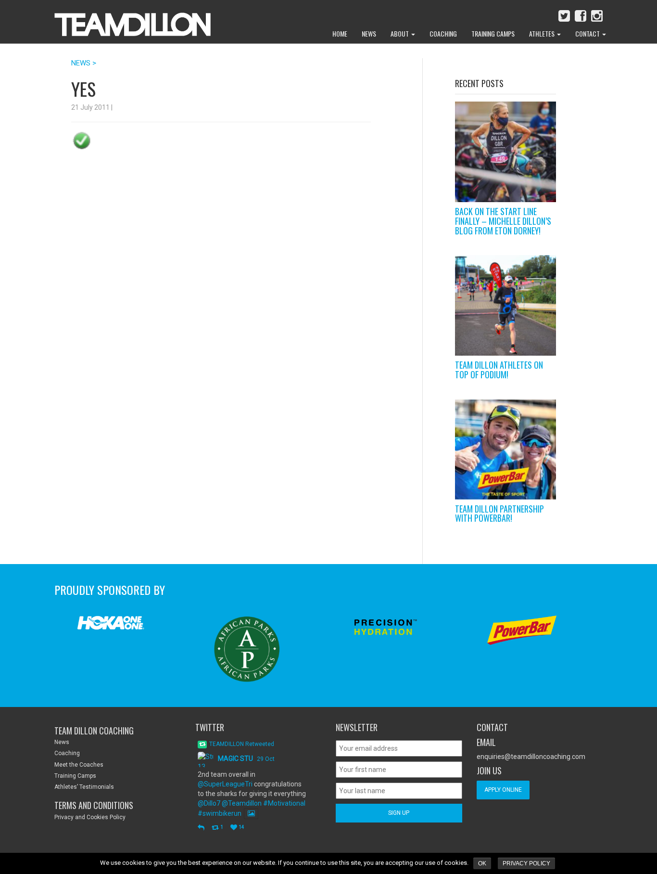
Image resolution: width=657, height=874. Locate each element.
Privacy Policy (526, 863)
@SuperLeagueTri (225, 784)
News (369, 33)
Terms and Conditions (93, 805)
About (400, 33)
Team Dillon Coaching (94, 730)
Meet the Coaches (78, 764)
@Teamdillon (242, 803)
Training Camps (493, 33)
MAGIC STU (235, 758)
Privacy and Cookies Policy (90, 817)
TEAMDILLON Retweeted (241, 744)
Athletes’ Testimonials (84, 787)
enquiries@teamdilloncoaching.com (531, 756)
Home (339, 33)
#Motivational (284, 803)
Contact (588, 33)
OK (482, 863)
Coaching (443, 33)
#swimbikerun (219, 813)
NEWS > (83, 63)
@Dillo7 (209, 803)
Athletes (542, 33)
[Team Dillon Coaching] (125, 19)
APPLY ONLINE (503, 789)
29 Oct (266, 759)
